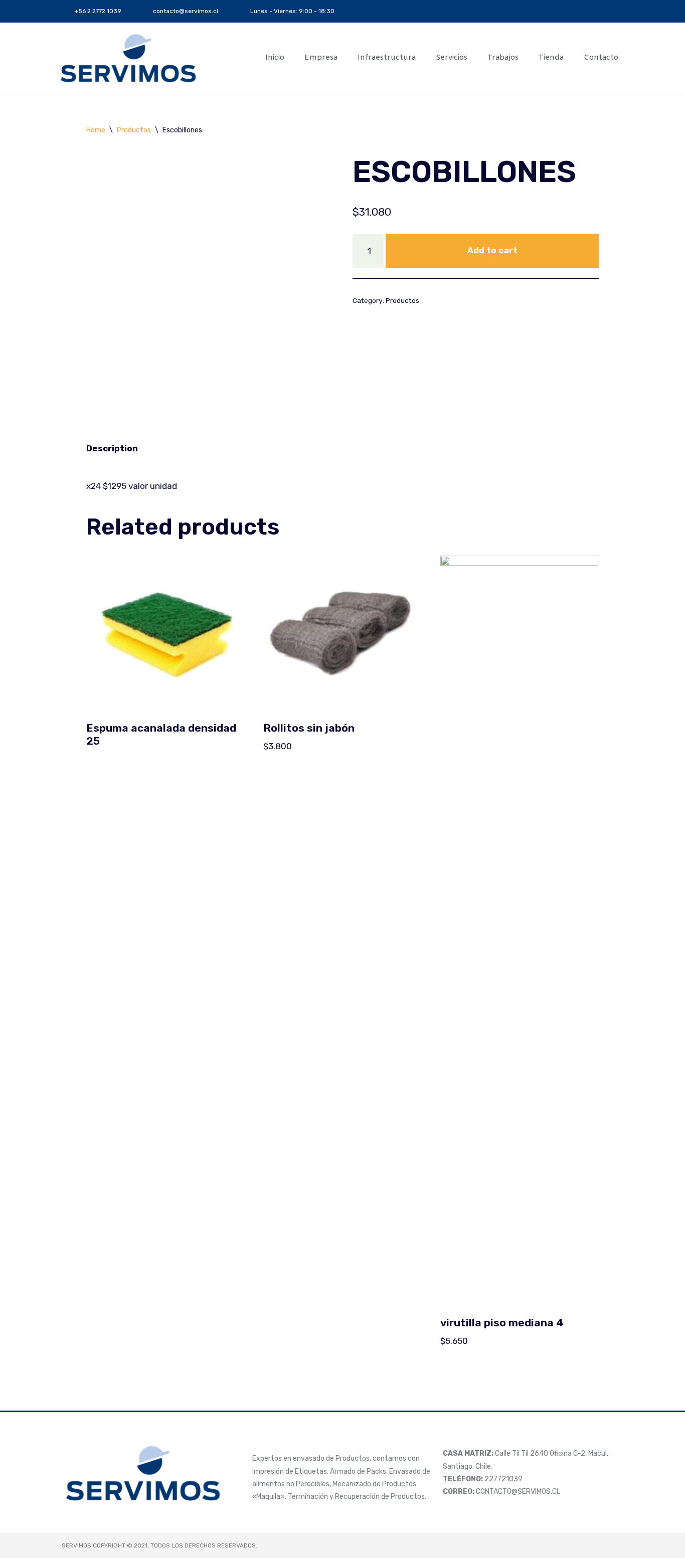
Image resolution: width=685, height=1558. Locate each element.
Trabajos (503, 58)
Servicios (451, 58)
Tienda (551, 58)
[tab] (112, 448)
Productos (134, 130)
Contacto (601, 58)
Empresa (320, 58)
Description (112, 448)
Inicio (274, 58)
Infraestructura (387, 58)
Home (95, 130)
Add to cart (492, 250)
